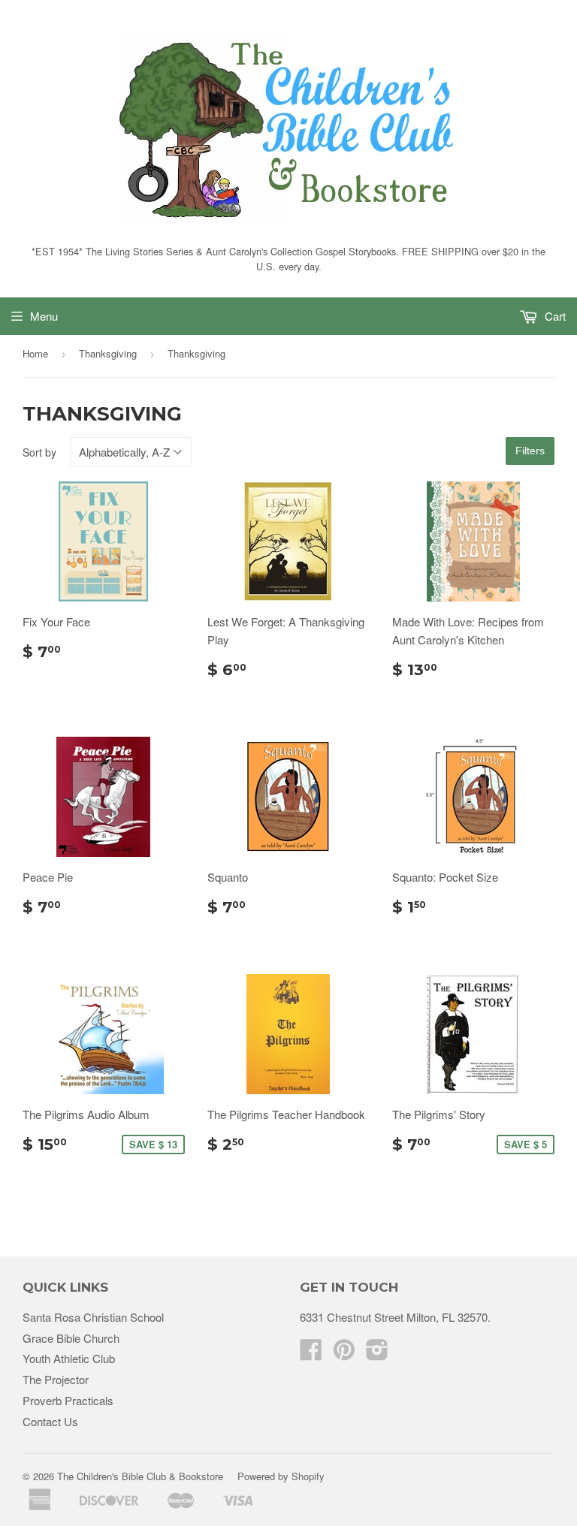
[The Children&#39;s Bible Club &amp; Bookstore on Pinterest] (344, 1354)
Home (35, 353)
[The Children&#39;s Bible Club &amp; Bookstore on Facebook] (311, 1354)
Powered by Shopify (281, 1476)
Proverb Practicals (68, 1400)
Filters (530, 451)
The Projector (56, 1379)
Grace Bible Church (71, 1338)
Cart (554, 316)
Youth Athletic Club (69, 1358)
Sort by (39, 452)
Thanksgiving (108, 353)
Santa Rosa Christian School (93, 1317)
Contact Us (50, 1421)
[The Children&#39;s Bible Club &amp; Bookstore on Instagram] (377, 1354)
